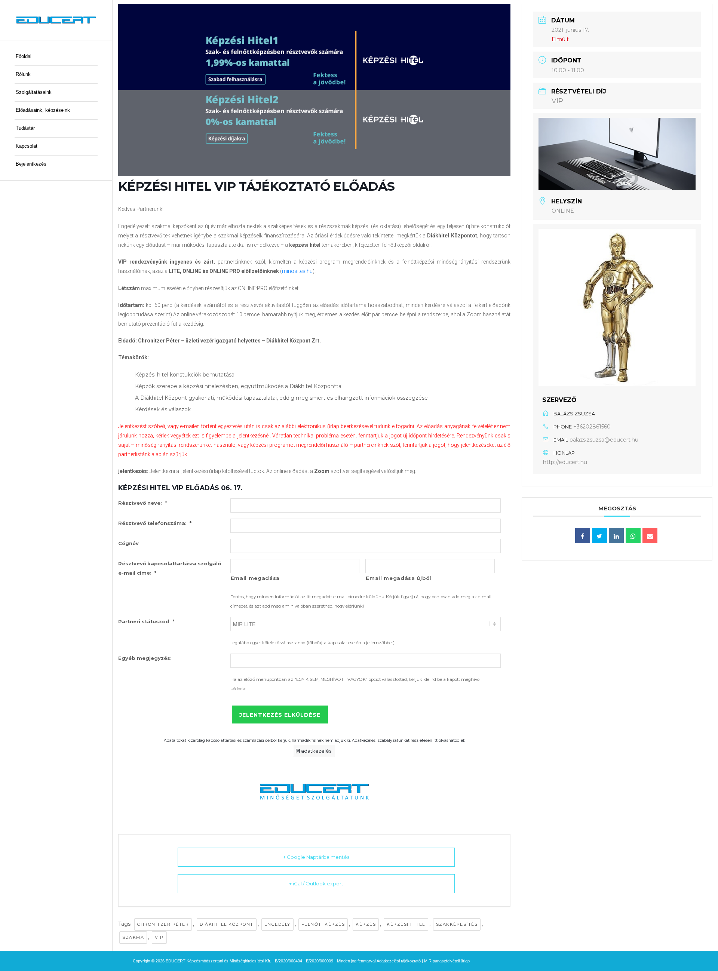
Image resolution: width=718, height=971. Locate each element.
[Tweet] (599, 535)
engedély (277, 924)
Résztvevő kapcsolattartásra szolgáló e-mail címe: (169, 568)
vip (159, 937)
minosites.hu (297, 271)
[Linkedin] (616, 535)
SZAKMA (133, 937)
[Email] (649, 535)
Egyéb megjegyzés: (145, 658)
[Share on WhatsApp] (633, 535)
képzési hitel (406, 924)
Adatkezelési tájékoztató (399, 961)
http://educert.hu (565, 462)
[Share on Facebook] (582, 535)
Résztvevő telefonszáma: (154, 523)
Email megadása (255, 578)
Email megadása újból (399, 578)
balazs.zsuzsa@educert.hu (604, 439)
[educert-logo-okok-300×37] (56, 20)
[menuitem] (56, 57)
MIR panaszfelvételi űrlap (447, 961)
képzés (366, 924)
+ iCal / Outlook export (316, 884)
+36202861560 (592, 426)
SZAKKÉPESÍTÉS (457, 924)
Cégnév (128, 543)
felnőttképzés (323, 924)
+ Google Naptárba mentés (316, 857)
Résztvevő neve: (142, 503)
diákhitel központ (227, 924)
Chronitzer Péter (163, 924)
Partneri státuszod (146, 621)
